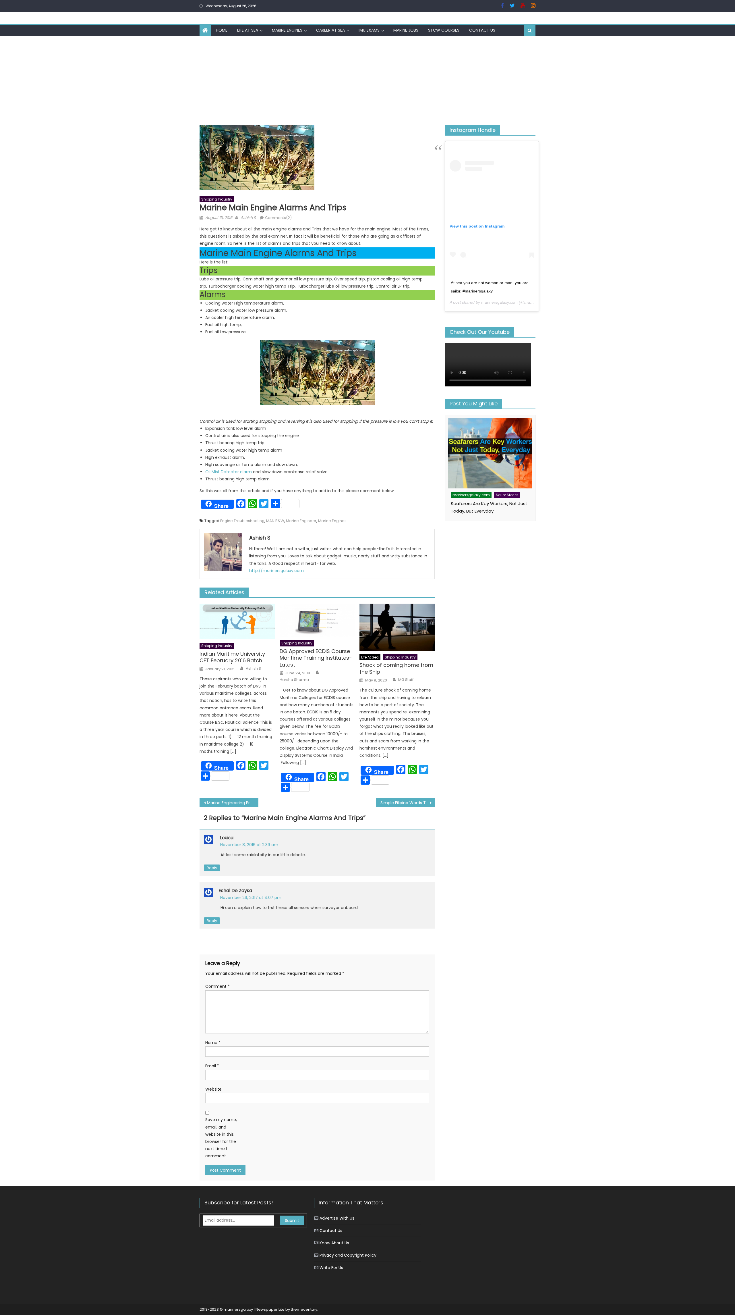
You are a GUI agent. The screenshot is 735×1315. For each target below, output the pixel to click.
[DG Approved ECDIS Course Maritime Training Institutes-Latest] (317, 620)
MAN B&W (275, 520)
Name (212, 1043)
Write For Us (331, 1267)
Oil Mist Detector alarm (228, 472)
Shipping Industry (216, 199)
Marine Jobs (405, 30)
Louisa (226, 837)
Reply (212, 868)
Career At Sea (330, 30)
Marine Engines (287, 30)
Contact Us (482, 30)
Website (213, 1089)
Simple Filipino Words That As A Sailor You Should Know (407, 803)
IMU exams (369, 30)
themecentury (304, 1309)
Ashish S (248, 217)
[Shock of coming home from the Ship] (397, 627)
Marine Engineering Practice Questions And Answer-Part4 (232, 803)
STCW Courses (443, 30)
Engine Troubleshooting (242, 520)
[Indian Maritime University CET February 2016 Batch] (237, 621)
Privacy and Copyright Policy (348, 1255)
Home (221, 30)
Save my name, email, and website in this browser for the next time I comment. (221, 1138)
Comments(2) (278, 217)
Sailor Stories (507, 494)
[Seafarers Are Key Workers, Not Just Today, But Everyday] (490, 453)
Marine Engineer (301, 520)
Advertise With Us (337, 1218)
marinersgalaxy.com (499, 302)
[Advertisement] (367, 79)
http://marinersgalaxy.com (276, 570)
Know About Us (334, 1243)
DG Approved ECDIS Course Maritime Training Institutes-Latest (316, 658)
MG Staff (405, 679)
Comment (217, 986)
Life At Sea (247, 30)
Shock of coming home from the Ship (396, 668)
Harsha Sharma (294, 679)
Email (212, 1066)
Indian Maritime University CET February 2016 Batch (232, 657)
